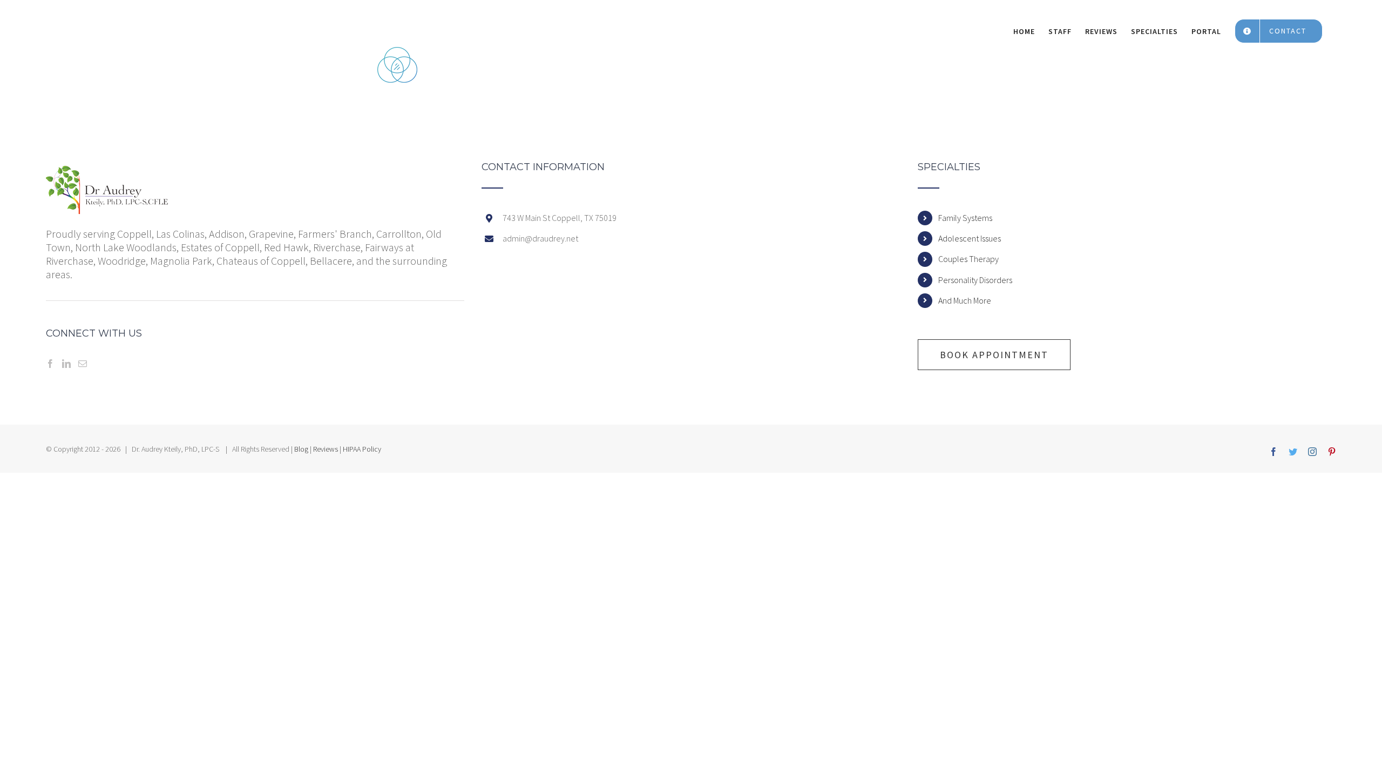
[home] (107, 172)
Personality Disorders (975, 279)
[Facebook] (50, 363)
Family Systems (965, 217)
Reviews (325, 449)
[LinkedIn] (66, 363)
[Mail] (82, 363)
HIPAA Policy (362, 449)
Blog (301, 449)
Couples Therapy (968, 258)
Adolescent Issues (969, 238)
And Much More (964, 300)
